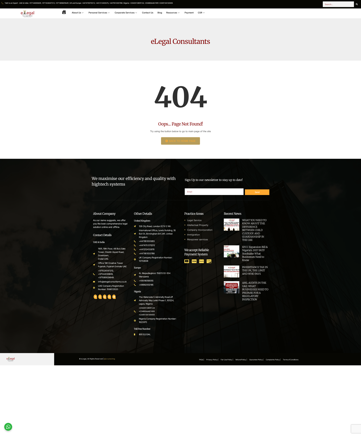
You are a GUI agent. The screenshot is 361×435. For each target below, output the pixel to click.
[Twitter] (100, 297)
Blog (160, 12)
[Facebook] (95, 297)
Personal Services (98, 12)
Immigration (193, 234)
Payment (189, 12)
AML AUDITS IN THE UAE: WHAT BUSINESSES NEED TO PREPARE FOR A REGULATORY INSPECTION (255, 291)
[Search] (357, 4)
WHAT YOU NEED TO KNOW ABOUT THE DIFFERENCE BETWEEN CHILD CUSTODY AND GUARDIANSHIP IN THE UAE (254, 230)
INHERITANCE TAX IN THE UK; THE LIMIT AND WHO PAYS (255, 270)
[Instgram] (109, 297)
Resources (171, 12)
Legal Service (194, 220)
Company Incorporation (199, 229)
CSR (200, 12)
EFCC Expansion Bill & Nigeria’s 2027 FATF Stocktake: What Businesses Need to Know (255, 253)
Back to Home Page (182, 140)
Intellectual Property (197, 225)
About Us (76, 12)
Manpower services (197, 239)
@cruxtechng (109, 359)
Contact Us (147, 12)
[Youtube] (114, 297)
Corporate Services (125, 12)
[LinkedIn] (104, 297)
